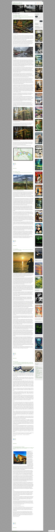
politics (30, 17)
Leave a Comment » (20, 364)
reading (27, 362)
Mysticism (20, 362)
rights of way (25, 172)
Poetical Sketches (30, 1)
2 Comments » (20, 250)
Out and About (25, 1)
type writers (23, 363)
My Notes (16, 249)
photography (28, 16)
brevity (32, 362)
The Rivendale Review (17, 3)
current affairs (18, 16)
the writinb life (18, 363)
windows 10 (26, 363)
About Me (16, 1)
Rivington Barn (18, 448)
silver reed (15, 363)
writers (32, 363)
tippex (20, 363)
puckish (14, 448)
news (28, 17)
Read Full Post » (15, 168)
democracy (26, 249)
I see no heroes (15, 248)
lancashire (23, 16)
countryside (16, 16)
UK (23, 448)
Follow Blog (37, 14)
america (30, 362)
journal (21, 16)
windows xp (28, 363)
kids (29, 447)
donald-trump (23, 17)
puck (33, 447)
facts (28, 249)
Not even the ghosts (38, 375)
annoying (23, 447)
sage (13, 363)
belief (23, 249)
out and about (25, 16)
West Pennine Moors (15, 17)
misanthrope (31, 447)
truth (14, 250)
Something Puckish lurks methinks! (19, 446)
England (27, 447)
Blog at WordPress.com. (14, 531)
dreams (20, 172)
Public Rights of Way (16, 171)
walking (32, 16)
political (30, 16)
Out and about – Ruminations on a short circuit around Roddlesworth (20, 15)
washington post (25, 448)
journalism (30, 249)
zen (13, 364)
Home (13, 1)
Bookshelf (40, 1)
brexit (24, 249)
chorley (25, 447)
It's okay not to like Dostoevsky (39, 367)
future (28, 447)
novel (21, 362)
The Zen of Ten (15, 361)
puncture (16, 448)
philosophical (18, 249)
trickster (20, 448)
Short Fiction (36, 1)
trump (31, 17)
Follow (36, 16)
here (26, 303)
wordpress (31, 363)
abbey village (20, 17)
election (25, 17)
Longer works (20, 1)
